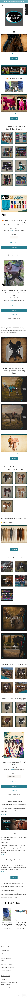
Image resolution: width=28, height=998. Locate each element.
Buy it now (14, 247)
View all (14, 877)
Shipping (12, 230)
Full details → (14, 251)
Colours (13, 773)
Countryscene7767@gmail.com (11, 982)
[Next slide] (18, 53)
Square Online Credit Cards (7, 967)
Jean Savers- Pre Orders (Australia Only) (7, 924)
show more (3, 814)
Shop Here (14, 58)
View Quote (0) (25, 9)
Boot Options (13, 234)
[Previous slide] (9, 53)
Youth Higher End (14, 458)
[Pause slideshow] (25, 53)
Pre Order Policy (5, 950)
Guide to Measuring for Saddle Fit (10, 860)
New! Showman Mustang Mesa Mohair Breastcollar (21, 924)
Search (2, 957)
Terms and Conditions (6, 958)
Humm (2, 973)
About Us (3, 960)
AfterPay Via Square (6, 970)
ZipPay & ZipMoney (5, 975)
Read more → (4, 854)
